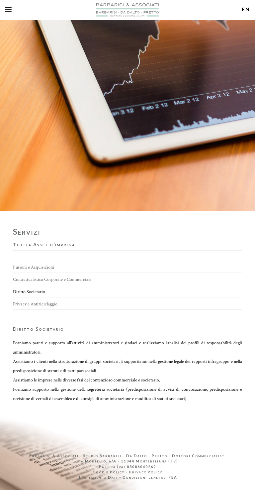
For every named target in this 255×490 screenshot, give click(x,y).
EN (246, 9)
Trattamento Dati (98, 477)
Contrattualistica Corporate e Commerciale (52, 280)
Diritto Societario (29, 292)
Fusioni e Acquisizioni (33, 267)
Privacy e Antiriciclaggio (35, 304)
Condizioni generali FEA (150, 477)
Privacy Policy (145, 472)
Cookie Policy (109, 472)
